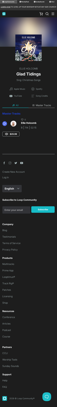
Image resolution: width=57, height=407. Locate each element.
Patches (6, 289)
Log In (5, 177)
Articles (6, 323)
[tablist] (28, 105)
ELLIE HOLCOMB (28, 68)
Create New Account (13, 171)
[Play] (4, 123)
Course (6, 336)
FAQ (4, 386)
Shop (5, 302)
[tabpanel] (28, 127)
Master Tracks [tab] (43, 105)
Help (4, 380)
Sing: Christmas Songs (28, 80)
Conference (8, 317)
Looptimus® (8, 276)
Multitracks (8, 264)
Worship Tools (9, 359)
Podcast (6, 330)
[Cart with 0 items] (41, 14)
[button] (5, 123)
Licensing (7, 296)
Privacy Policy (10, 249)
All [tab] (17, 105)
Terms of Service (11, 243)
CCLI (5, 353)
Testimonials (9, 236)
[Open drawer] (53, 14)
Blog (4, 230)
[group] (10, 134)
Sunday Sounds (10, 366)
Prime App (7, 270)
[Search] (47, 14)
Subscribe (43, 209)
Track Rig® (8, 283)
